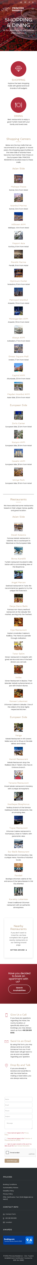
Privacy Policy (8, 1194)
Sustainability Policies (10, 1188)
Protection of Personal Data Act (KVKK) (18, 1139)
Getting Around (17, 950)
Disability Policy (8, 1191)
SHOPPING (18, 80)
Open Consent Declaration (22, 1146)
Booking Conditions (10, 1184)
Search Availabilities (19, 989)
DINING (18, 116)
